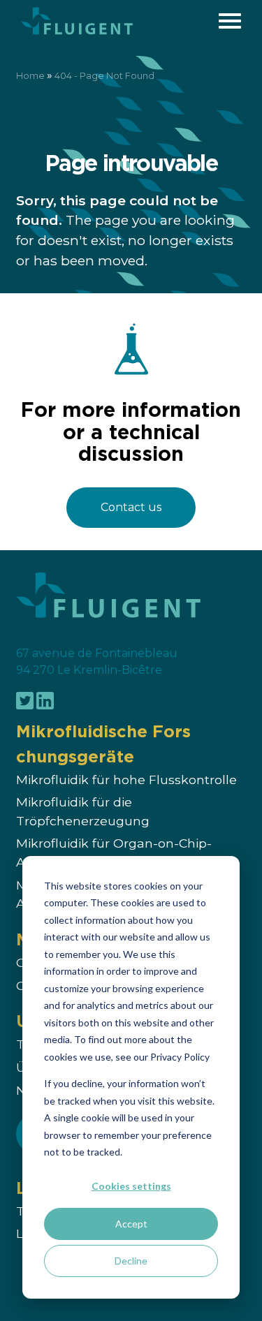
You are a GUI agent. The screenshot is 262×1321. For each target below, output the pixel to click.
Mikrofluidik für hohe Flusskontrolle (126, 779)
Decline (131, 1261)
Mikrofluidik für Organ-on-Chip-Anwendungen (114, 852)
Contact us (131, 507)
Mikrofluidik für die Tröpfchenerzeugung (83, 811)
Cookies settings (131, 1186)
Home (30, 76)
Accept (131, 1224)
